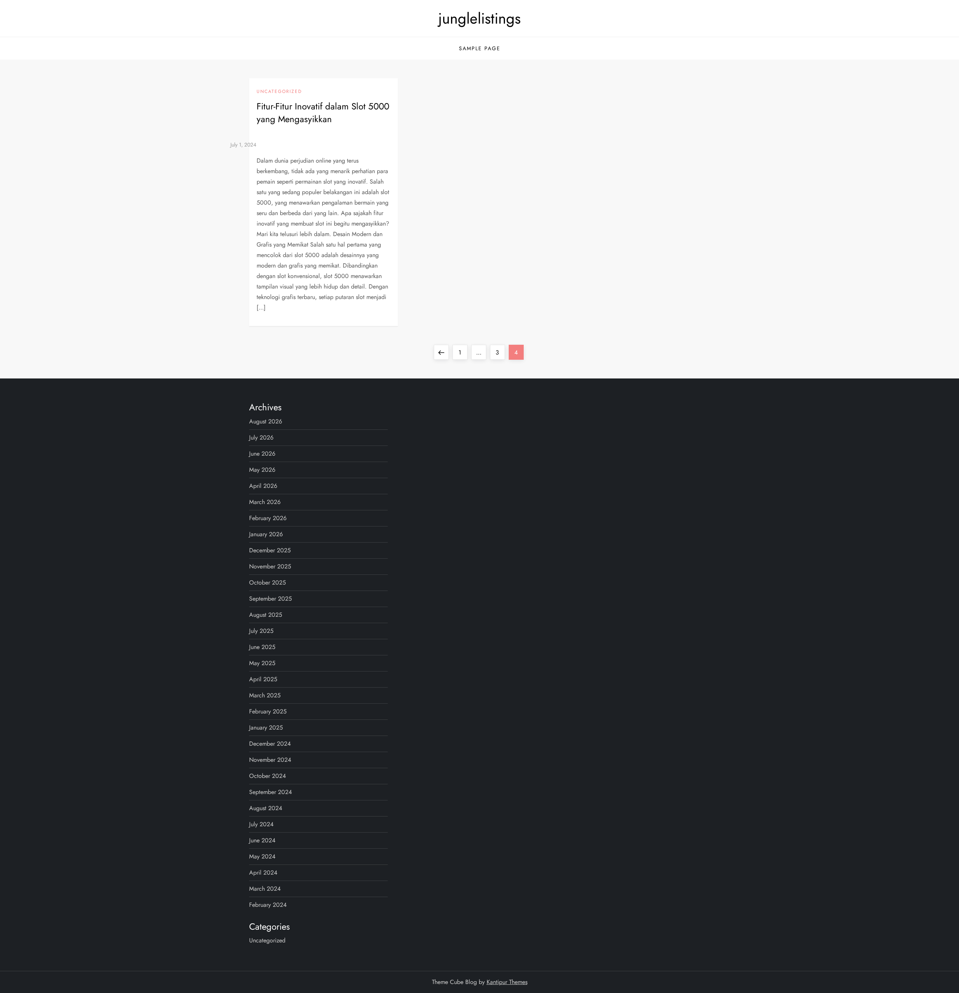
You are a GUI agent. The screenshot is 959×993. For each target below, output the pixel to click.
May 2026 (262, 469)
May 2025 (262, 663)
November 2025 (270, 566)
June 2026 (262, 453)
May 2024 (262, 856)
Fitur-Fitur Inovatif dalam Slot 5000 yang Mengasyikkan (323, 113)
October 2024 (267, 776)
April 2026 (263, 486)
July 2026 (261, 437)
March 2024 (265, 888)
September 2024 (270, 792)
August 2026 (265, 421)
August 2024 (265, 808)
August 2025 (265, 614)
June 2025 (262, 647)
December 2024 (270, 743)
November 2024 (270, 759)
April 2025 (263, 679)
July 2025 (261, 631)
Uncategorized (279, 92)
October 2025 (267, 582)
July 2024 (261, 824)
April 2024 (263, 872)
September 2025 (270, 598)
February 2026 (268, 518)
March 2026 (265, 502)
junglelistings (479, 18)
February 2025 (268, 711)
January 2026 (266, 534)
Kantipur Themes (507, 982)
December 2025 (270, 550)
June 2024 (262, 840)
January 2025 (266, 727)
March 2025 (265, 695)
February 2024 (268, 904)
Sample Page (479, 48)
